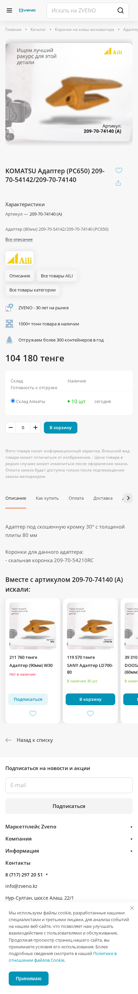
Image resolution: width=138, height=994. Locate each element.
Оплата (76, 498)
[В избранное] (119, 170)
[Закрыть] (132, 908)
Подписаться (69, 806)
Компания (18, 838)
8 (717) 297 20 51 (24, 874)
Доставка (103, 498)
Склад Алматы (30, 401)
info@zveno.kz (21, 886)
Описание (15, 498)
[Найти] (120, 10)
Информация (22, 850)
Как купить (47, 498)
